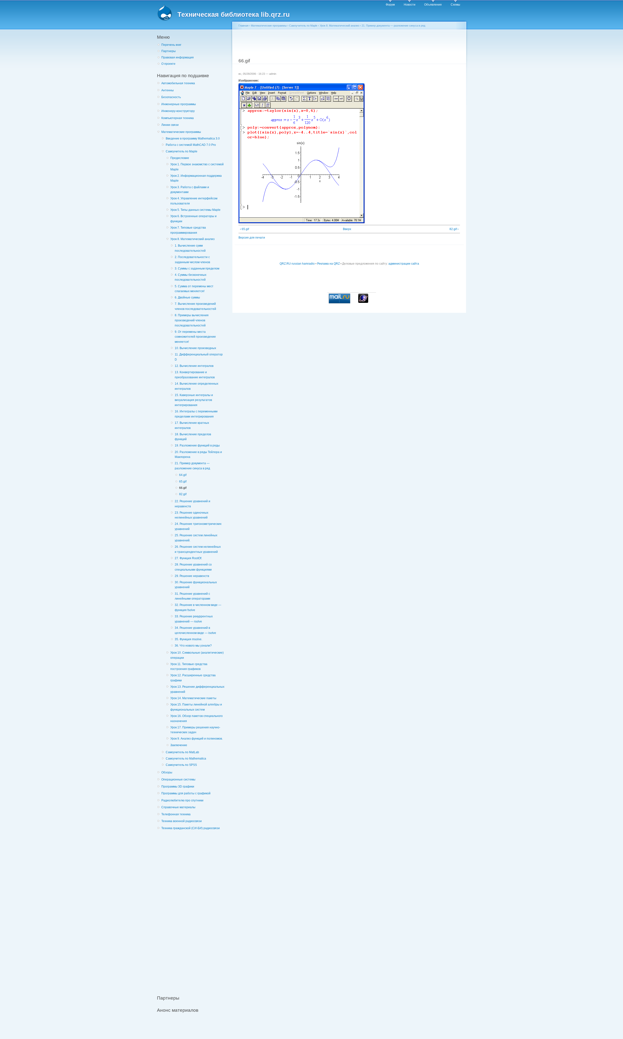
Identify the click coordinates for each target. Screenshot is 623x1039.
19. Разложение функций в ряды (197, 445)
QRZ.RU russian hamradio (297, 263)
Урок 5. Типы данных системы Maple (195, 210)
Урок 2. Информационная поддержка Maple (196, 178)
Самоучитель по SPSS (181, 765)
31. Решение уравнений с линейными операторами (192, 596)
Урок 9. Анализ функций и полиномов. (196, 738)
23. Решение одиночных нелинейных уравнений (191, 515)
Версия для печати (251, 237)
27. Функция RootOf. (188, 558)
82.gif (182, 494)
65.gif (182, 481)
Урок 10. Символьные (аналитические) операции (197, 655)
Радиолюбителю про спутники (182, 800)
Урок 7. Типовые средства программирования (188, 230)
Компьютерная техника (177, 118)
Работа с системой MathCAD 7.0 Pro (191, 145)
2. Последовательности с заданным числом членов (192, 259)
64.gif (182, 475)
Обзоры (166, 772)
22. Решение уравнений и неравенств (192, 504)
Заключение (178, 745)
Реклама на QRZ (328, 263)
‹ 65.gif (244, 229)
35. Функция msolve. (188, 639)
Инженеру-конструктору (178, 111)
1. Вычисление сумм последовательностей (190, 248)
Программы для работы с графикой (186, 793)
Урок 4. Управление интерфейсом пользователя (193, 201)
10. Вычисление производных (195, 348)
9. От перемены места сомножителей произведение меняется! (195, 336)
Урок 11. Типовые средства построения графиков (188, 666)
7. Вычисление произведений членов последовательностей (195, 306)
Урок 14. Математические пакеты (193, 698)
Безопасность (171, 97)
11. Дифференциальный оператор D (199, 357)
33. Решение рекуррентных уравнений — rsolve (194, 619)
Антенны (167, 90)
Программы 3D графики (177, 786)
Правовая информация (177, 57)
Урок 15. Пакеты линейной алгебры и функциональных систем (196, 707)
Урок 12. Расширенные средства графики (193, 678)
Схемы (455, 4)
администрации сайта (403, 263)
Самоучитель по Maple (181, 151)
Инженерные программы (178, 104)
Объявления (433, 4)
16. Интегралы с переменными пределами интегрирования (196, 414)
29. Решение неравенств (192, 576)
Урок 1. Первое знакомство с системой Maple (197, 167)
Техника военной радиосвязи (181, 821)
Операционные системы (178, 779)
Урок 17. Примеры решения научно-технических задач (195, 730)
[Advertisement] (193, 910)
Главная (243, 25)
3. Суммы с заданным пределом (197, 268)
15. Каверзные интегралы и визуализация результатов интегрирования (194, 400)
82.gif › (453, 229)
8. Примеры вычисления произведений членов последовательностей (192, 320)
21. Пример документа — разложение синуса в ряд (192, 466)
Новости (409, 4)
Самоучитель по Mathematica (186, 758)
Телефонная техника (176, 814)
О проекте (168, 63)
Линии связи (170, 125)
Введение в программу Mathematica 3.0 (193, 138)
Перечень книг (171, 44)
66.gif (182, 488)
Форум (390, 4)
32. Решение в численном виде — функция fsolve (198, 607)
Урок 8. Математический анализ (192, 239)
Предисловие (179, 158)
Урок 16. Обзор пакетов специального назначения (196, 718)
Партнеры (168, 51)
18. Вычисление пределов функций (193, 437)
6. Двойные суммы (187, 297)
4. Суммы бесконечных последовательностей (190, 277)
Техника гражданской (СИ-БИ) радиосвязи (190, 828)
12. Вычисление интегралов (194, 366)
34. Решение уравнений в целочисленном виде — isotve (195, 630)
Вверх (347, 229)
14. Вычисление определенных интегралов (196, 386)
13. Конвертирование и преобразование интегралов (195, 375)
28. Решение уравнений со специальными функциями (193, 567)
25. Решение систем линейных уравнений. (196, 538)
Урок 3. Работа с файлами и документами (189, 190)
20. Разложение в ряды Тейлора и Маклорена (198, 454)
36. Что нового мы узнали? (193, 645)
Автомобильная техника (178, 83)
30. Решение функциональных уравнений (196, 585)
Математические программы (181, 132)
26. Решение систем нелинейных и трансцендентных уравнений (198, 549)
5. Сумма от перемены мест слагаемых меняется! (194, 289)
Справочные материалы (178, 807)
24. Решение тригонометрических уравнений (198, 526)
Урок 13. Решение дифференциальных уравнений (197, 689)
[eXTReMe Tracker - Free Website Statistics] (363, 302)
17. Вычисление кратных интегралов (192, 425)
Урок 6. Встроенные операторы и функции (193, 218)
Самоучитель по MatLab (182, 752)
